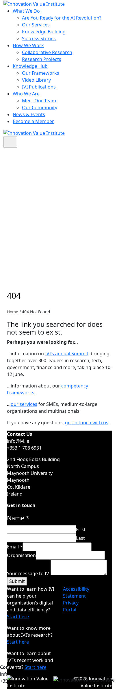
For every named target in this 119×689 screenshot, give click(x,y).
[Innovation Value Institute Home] (34, 3)
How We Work (28, 45)
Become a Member (33, 121)
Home (12, 311)
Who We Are (26, 94)
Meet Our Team (39, 100)
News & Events (29, 114)
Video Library (36, 80)
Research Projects (41, 59)
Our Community (39, 107)
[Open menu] (10, 142)
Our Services (36, 25)
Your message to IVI (29, 573)
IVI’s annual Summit (66, 353)
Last (80, 538)
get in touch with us (86, 422)
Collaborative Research (47, 52)
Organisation (21, 555)
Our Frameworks (40, 73)
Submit (17, 581)
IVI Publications (39, 87)
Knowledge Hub (30, 66)
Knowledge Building (44, 31)
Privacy (71, 603)
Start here (18, 616)
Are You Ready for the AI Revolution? (61, 18)
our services (24, 404)
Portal (69, 610)
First (80, 529)
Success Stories (39, 38)
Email (15, 547)
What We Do (26, 11)
